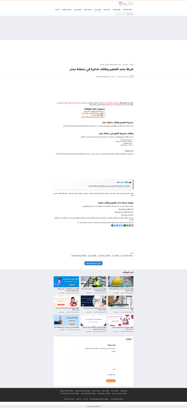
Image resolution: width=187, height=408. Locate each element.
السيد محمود (120, 76)
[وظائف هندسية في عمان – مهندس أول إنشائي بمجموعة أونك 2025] (93, 285)
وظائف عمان (75, 218)
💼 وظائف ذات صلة (97, 115)
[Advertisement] (93, 28)
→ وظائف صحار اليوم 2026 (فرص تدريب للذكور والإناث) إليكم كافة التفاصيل (109, 186)
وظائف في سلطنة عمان (110, 126)
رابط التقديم (86, 206)
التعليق (113, 351)
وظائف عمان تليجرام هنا (120, 212)
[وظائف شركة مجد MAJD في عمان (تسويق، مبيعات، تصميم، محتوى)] (93, 323)
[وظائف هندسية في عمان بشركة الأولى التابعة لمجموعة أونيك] (120, 285)
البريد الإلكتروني (111, 374)
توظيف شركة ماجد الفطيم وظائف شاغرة (93, 117)
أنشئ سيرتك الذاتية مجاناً (93, 263)
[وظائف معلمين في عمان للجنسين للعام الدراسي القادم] (120, 323)
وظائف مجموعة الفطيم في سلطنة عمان (93, 113)
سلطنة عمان (125, 64)
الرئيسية (131, 64)
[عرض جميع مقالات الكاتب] (131, 77)
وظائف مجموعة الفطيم (122, 137)
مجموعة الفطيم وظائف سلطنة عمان (94, 111)
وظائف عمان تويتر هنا (124, 209)
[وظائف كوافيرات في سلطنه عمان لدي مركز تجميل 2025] (66, 304)
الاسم (114, 369)
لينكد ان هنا (124, 215)
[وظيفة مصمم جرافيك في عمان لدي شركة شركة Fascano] (93, 304)
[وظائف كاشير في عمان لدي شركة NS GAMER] (66, 323)
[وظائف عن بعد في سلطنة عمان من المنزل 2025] (120, 304)
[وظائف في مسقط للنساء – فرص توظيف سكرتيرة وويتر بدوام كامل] (66, 285)
